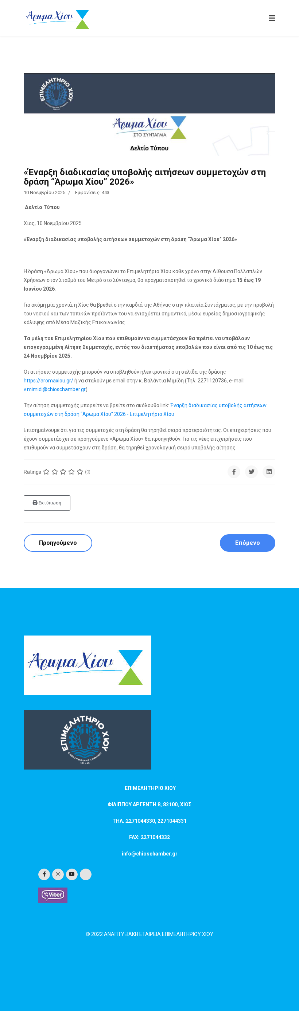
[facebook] (44, 874)
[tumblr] (86, 874)
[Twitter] (251, 471)
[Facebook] (234, 471)
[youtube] (72, 874)
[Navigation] (270, 18)
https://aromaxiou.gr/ (48, 380)
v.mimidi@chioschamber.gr (55, 389)
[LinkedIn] (269, 471)
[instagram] (58, 874)
